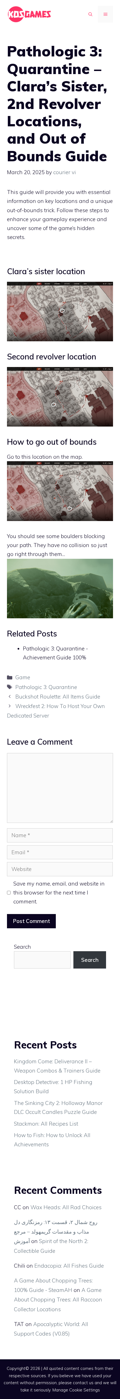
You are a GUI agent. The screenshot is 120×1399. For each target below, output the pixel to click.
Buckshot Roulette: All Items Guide (57, 696)
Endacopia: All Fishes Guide (69, 1265)
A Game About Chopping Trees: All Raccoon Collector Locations (58, 1299)
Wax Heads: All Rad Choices (66, 1207)
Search (22, 946)
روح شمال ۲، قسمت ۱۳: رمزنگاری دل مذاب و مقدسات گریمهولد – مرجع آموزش (55, 1231)
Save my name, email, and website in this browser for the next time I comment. (59, 892)
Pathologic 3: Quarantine (46, 687)
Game (22, 677)
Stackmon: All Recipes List (46, 1123)
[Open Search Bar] (90, 14)
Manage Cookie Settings (76, 1390)
